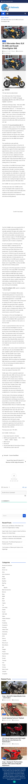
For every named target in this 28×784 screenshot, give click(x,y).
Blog (3, 594)
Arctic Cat (4, 570)
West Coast (5, 669)
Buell (3, 600)
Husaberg (4, 623)
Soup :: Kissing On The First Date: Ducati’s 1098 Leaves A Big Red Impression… (12, 763)
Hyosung (4, 627)
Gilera (3, 616)
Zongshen (4, 673)
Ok (14, 781)
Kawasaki (4, 634)
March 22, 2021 (7, 700)
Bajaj (3, 576)
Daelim (4, 609)
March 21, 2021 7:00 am (9, 51)
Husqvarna (4, 625)
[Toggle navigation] (7, 13)
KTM (3, 636)
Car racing (4, 607)
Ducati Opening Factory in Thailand (13, 718)
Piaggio (4, 649)
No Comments (7, 53)
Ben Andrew (20, 51)
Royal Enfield (5, 654)
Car (3, 605)
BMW (3, 596)
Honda (3, 620)
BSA (3, 598)
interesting (4, 631)
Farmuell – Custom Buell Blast (11, 455)
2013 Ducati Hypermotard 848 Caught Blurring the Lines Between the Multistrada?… (13, 740)
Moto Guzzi (5, 642)
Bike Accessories (6, 589)
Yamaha (4, 671)
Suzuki (3, 658)
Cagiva (4, 603)
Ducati (4, 41)
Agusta (5, 587)
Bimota (4, 592)
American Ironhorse (7, 565)
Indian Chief (5, 629)
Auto (3, 572)
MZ (3, 647)
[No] (26, 775)
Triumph (4, 660)
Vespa (3, 665)
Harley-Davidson (6, 618)
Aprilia (3, 567)
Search (24, 515)
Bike (3, 585)
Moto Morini (5, 645)
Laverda (4, 640)
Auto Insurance (6, 574)
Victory (4, 667)
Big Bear (4, 581)
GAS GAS (4, 614)
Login (25, 487)
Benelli (3, 578)
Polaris (4, 651)
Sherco (4, 656)
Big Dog (4, 583)
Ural (3, 662)
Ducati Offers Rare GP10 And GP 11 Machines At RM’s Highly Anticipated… (15, 461)
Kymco (4, 638)
